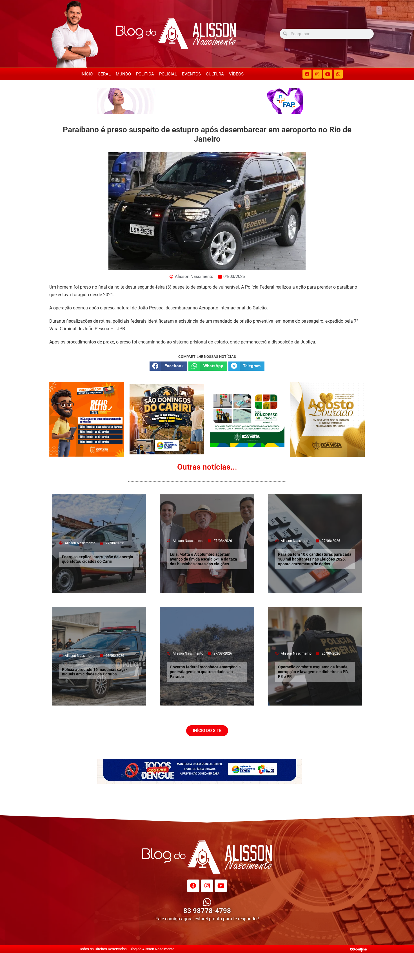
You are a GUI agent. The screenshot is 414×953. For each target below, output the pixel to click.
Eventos (191, 74)
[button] (168, 366)
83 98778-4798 (207, 911)
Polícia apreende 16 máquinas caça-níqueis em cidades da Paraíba (94, 672)
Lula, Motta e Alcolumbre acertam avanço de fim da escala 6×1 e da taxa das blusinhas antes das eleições (203, 559)
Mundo (123, 74)
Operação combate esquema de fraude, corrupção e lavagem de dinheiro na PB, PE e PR (313, 672)
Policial (168, 74)
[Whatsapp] (338, 74)
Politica (145, 74)
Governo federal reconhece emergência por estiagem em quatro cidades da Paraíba (205, 672)
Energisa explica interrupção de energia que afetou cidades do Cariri (97, 559)
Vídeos (236, 74)
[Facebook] (306, 74)
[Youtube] (327, 74)
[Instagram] (317, 74)
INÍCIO (87, 74)
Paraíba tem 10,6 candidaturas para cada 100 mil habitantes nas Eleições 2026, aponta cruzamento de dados (314, 559)
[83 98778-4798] (207, 902)
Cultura (215, 74)
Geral (104, 74)
